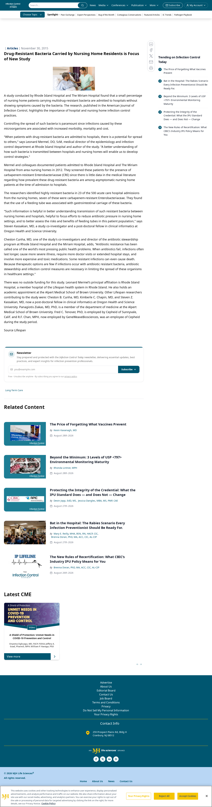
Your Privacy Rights (106, 714)
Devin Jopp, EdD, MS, (65, 500)
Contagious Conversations (129, 14)
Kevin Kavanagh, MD (65, 430)
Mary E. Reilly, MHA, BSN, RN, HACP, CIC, (76, 533)
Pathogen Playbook (183, 14)
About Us (106, 686)
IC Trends (167, 14)
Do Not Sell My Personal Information (106, 710)
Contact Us (106, 694)
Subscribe (126, 369)
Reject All (164, 796)
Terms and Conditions (106, 702)
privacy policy (70, 376)
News (93, 5)
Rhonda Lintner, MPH (65, 467)
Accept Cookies (187, 796)
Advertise (106, 682)
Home (83, 781)
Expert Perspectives (86, 14)
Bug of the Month (106, 14)
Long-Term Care (14, 390)
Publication (137, 5)
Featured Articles (152, 14)
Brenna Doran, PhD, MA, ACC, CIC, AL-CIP (74, 536)
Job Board (106, 698)
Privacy (106, 706)
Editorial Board (106, 690)
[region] (106, 796)
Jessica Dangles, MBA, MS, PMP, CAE (98, 500)
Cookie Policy (48, 803)
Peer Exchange (68, 14)
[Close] (206, 796)
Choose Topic (30, 14)
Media (102, 5)
